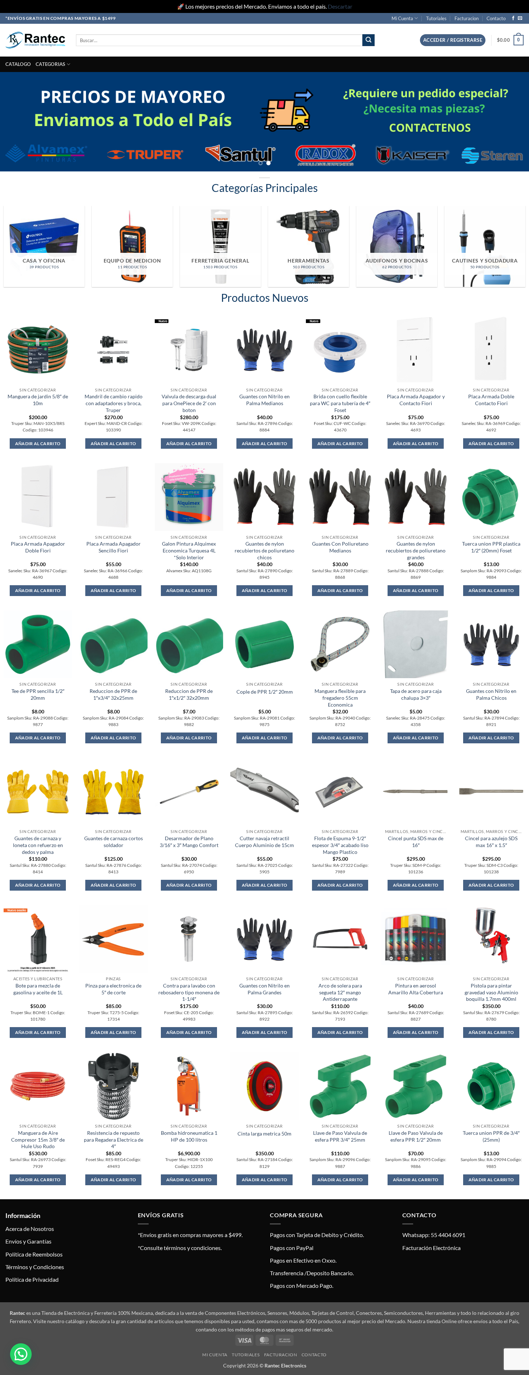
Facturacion (467, 18)
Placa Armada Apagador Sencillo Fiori (113, 547)
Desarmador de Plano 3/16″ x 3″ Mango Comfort (189, 841)
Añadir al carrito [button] (38, 443)
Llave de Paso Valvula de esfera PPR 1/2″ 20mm (416, 1136)
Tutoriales (436, 18)
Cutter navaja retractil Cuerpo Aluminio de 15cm (264, 841)
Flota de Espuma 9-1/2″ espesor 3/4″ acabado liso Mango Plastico (340, 845)
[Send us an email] (520, 18)
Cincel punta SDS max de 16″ (415, 841)
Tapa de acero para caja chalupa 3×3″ (416, 694)
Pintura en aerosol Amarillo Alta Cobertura (415, 988)
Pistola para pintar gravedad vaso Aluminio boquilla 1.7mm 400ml (491, 992)
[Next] (509, 121)
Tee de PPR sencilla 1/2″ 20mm (38, 694)
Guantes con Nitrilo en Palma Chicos (491, 694)
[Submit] (368, 40)
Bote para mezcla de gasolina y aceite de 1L (38, 988)
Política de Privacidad (32, 1279)
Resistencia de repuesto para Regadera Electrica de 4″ (113, 1139)
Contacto (496, 18)
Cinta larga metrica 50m (264, 1133)
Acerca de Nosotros (29, 1228)
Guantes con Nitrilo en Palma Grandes (264, 988)
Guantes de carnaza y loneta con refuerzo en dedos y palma (38, 845)
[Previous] (19, 121)
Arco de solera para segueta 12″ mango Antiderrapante (340, 992)
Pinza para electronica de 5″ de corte (113, 988)
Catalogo (18, 64)
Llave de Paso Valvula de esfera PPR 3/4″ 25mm (340, 1136)
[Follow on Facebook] (513, 18)
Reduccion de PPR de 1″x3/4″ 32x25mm (113, 694)
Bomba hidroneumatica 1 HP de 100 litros (189, 1136)
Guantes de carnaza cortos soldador (113, 841)
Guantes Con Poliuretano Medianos (340, 547)
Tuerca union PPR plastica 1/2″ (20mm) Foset (491, 547)
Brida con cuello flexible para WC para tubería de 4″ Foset (340, 403)
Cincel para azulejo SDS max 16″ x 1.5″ (491, 841)
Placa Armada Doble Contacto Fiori (491, 399)
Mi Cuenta (402, 18)
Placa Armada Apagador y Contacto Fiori (416, 399)
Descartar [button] (340, 6)
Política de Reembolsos (34, 1254)
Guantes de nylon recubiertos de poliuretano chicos (264, 550)
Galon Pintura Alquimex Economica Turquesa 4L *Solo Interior (189, 550)
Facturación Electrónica (431, 1247)
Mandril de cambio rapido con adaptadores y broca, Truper (114, 403)
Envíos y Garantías (28, 1241)
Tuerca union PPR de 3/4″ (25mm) (491, 1136)
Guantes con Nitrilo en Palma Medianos (264, 399)
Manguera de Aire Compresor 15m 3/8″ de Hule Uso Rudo (38, 1139)
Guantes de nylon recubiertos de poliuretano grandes (416, 550)
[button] (452, 40)
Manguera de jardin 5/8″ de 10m (38, 399)
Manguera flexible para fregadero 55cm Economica (340, 697)
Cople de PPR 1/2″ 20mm (264, 692)
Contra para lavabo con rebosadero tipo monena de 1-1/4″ (189, 992)
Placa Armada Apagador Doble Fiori (38, 547)
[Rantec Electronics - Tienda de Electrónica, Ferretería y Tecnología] (35, 40)
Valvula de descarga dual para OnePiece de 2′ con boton (189, 403)
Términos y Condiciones (34, 1266)
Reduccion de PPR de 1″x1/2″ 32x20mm (189, 694)
